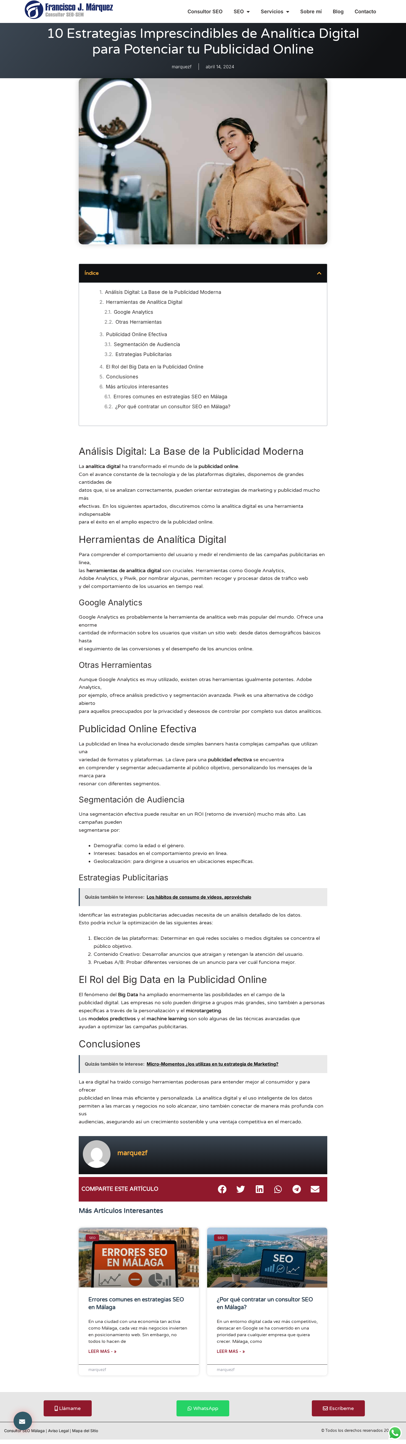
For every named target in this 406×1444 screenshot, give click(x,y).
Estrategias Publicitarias (143, 354)
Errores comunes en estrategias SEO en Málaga (170, 396)
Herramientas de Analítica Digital (144, 302)
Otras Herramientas (138, 322)
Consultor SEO (205, 11)
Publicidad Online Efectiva (136, 334)
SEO (239, 11)
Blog (338, 11)
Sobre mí (311, 11)
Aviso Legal (58, 1430)
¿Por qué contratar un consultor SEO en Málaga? (172, 406)
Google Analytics (133, 312)
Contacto (365, 11)
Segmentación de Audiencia (147, 344)
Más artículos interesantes (137, 386)
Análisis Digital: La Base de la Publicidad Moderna (163, 292)
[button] (23, 1421)
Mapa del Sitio (85, 1430)
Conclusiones (122, 377)
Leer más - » (102, 1351)
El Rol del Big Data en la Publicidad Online (155, 367)
